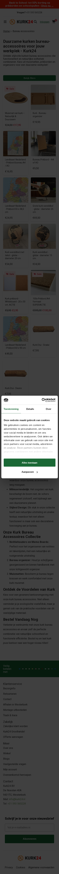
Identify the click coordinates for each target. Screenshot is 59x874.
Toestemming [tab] (11, 408)
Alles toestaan (29, 462)
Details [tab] (30, 408)
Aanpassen (28, 471)
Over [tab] (48, 408)
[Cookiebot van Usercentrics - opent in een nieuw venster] (42, 400)
